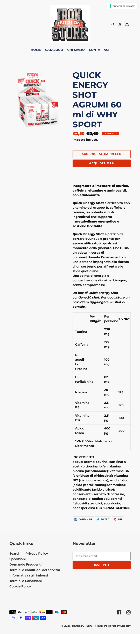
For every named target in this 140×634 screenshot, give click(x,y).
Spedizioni (17, 559)
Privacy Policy (36, 553)
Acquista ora (101, 163)
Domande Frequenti (25, 564)
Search (14, 553)
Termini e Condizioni (25, 581)
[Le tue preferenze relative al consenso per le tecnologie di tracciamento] (122, 6)
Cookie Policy (20, 586)
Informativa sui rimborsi (28, 575)
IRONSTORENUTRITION (87, 625)
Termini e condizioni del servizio (34, 570)
